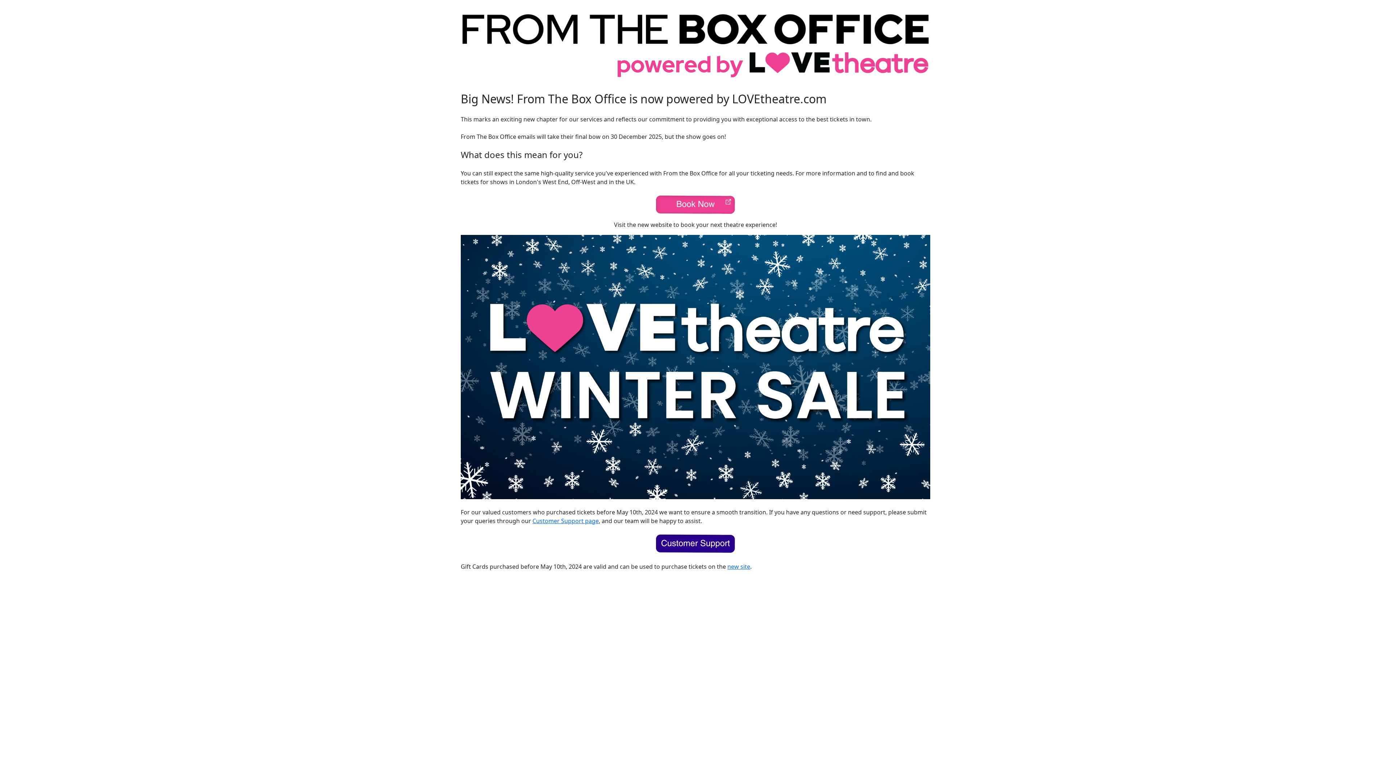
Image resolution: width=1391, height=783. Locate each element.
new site (738, 567)
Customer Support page (565, 521)
